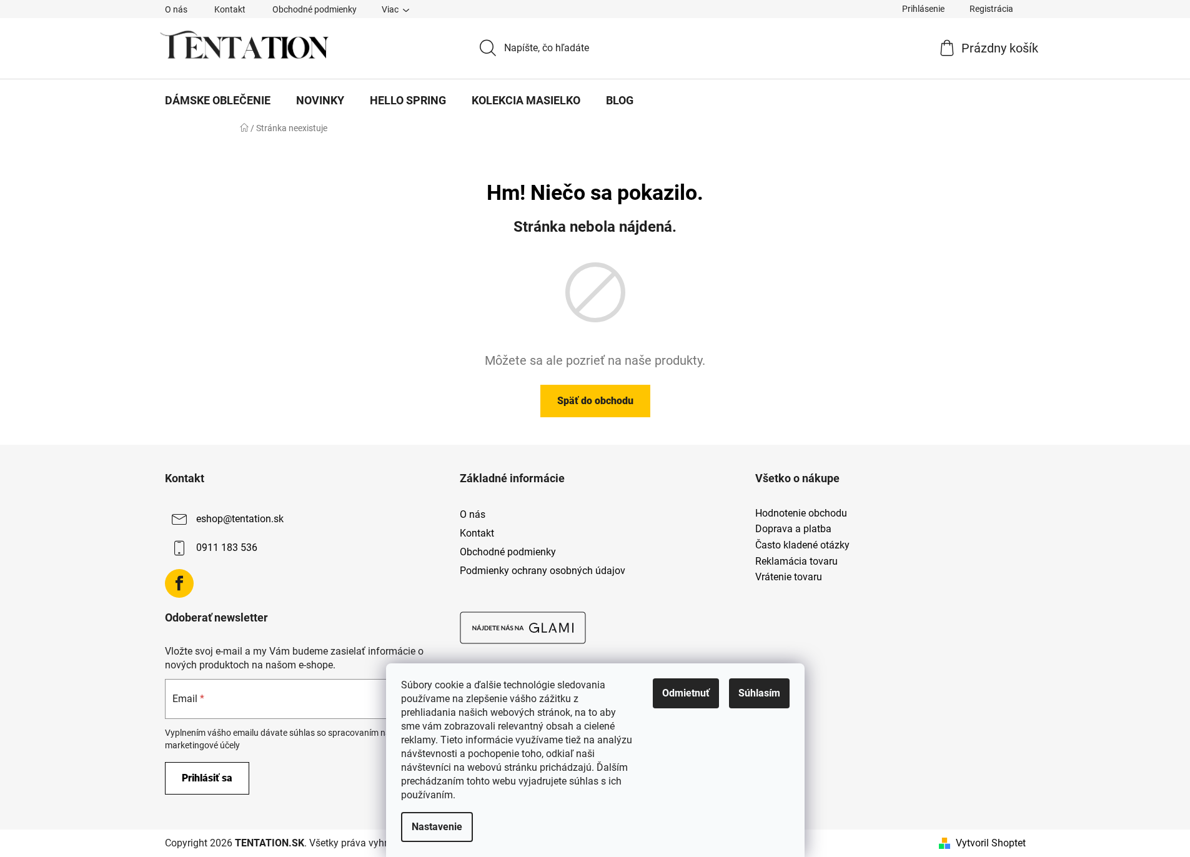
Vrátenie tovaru (788, 577)
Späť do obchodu (595, 401)
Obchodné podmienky (314, 9)
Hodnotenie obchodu (801, 513)
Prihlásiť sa (207, 778)
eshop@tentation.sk (240, 519)
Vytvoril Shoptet (991, 843)
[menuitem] (217, 100)
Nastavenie (437, 827)
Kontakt (229, 9)
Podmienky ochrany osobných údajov (542, 571)
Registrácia (991, 9)
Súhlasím (759, 693)
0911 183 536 (226, 547)
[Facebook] (179, 583)
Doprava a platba (793, 529)
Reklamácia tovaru (796, 561)
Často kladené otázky (802, 545)
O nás (176, 9)
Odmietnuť (686, 693)
